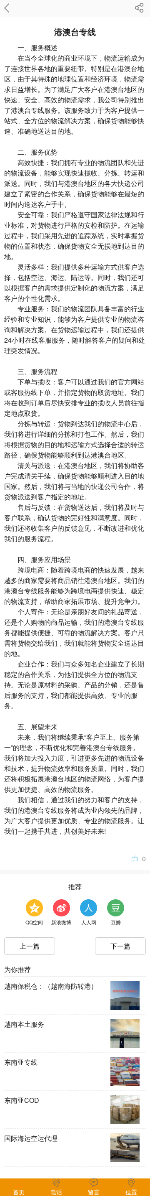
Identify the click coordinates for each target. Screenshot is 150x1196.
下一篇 (120, 946)
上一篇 (30, 946)
